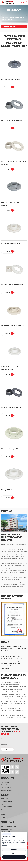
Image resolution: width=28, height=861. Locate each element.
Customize (14, 849)
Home (4, 17)
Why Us (3, 809)
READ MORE (7, 668)
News (3, 814)
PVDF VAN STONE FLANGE (12, 284)
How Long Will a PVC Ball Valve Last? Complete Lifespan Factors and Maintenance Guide (14, 648)
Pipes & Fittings (19, 17)
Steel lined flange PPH (10, 449)
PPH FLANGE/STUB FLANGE (12, 326)
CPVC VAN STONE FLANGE (12, 120)
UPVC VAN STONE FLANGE (12, 408)
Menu (24, 2)
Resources (4, 812)
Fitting (4, 19)
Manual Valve (5, 782)
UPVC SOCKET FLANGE (10, 79)
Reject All (14, 853)
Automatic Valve (6, 785)
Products (10, 17)
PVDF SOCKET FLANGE (10, 243)
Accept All (14, 857)
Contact (3, 817)
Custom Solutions (6, 790)
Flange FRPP (6, 490)
